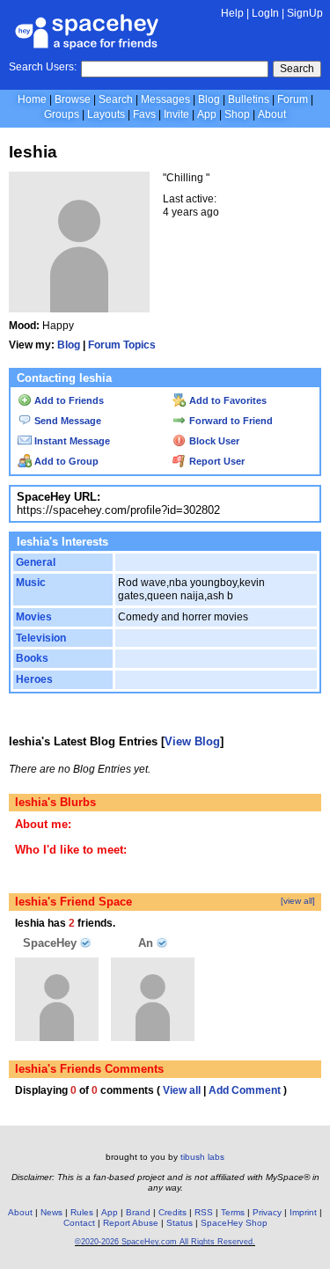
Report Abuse (130, 1223)
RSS (203, 1212)
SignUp (305, 13)
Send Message (66, 420)
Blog (209, 99)
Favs (144, 114)
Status (179, 1223)
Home (32, 99)
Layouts (106, 114)
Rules (81, 1212)
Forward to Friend (230, 420)
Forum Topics (122, 345)
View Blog (192, 741)
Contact (79, 1223)
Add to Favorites (227, 400)
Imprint (303, 1212)
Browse (73, 99)
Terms (233, 1212)
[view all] (298, 901)
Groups (61, 114)
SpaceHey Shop (234, 1223)
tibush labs (202, 1157)
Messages (165, 99)
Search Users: (43, 67)
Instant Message (71, 441)
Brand (138, 1212)
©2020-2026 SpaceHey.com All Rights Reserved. (165, 1241)
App (206, 114)
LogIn (265, 13)
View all (182, 1090)
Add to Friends (68, 400)
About (272, 114)
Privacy (267, 1212)
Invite (176, 114)
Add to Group (65, 461)
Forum (292, 99)
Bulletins (248, 99)
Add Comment (245, 1090)
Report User (216, 461)
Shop (237, 114)
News (51, 1212)
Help (232, 13)
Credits (172, 1212)
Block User (213, 441)
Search (297, 68)
